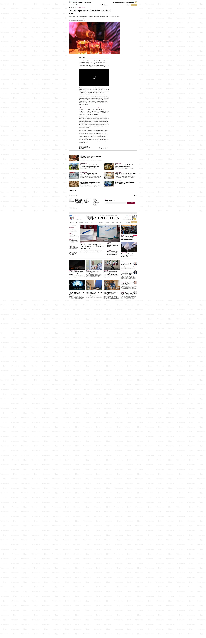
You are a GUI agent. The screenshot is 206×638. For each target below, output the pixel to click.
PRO (96, 222)
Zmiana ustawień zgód (79, 200)
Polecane (78, 152)
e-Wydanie (128, 222)
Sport (121, 222)
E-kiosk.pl (94, 199)
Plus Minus (107, 222)
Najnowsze (86, 152)
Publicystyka (101, 222)
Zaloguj (134, 222)
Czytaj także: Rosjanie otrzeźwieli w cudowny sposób (90, 107)
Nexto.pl (94, 201)
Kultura (112, 222)
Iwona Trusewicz (82, 57)
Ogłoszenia (86, 200)
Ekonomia (106, 4)
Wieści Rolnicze (95, 204)
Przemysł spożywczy (81, 7)
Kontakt (70, 200)
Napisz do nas (71, 201)
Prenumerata (86, 201)
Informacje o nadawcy (78, 202)
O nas (70, 199)
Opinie (122, 260)
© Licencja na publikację (83, 146)
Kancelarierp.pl (95, 203)
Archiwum (86, 202)
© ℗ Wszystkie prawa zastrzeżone (85, 147)
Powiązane (71, 152)
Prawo (92, 222)
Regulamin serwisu (78, 201)
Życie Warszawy (95, 205)
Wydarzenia (81, 222)
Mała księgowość (96, 202)
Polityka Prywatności (78, 199)
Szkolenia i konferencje (73, 208)
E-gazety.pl (95, 200)
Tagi (92, 152)
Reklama (85, 199)
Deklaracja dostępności (79, 203)
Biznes (76, 7)
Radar (117, 222)
